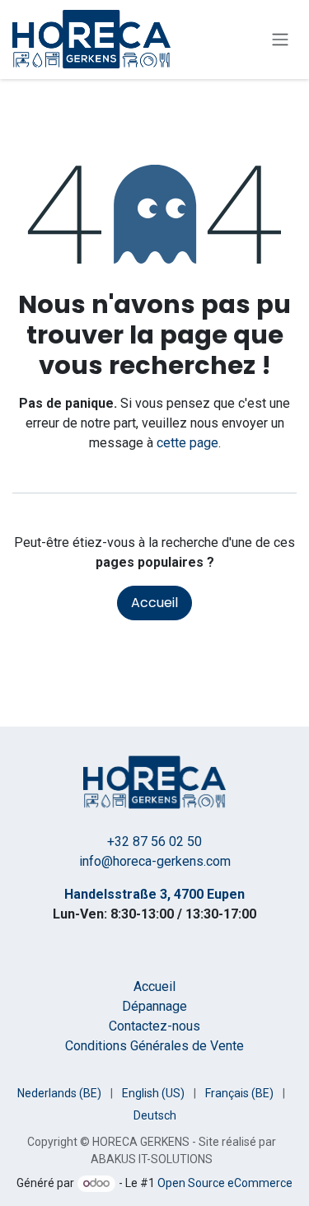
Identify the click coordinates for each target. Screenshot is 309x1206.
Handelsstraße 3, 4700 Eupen (154, 894)
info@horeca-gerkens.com (155, 861)
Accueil (154, 602)
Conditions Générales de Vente (154, 1046)
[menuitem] (59, 1093)
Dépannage (154, 1006)
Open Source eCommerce (225, 1183)
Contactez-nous (154, 1026)
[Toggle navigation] (280, 40)
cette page (187, 443)
